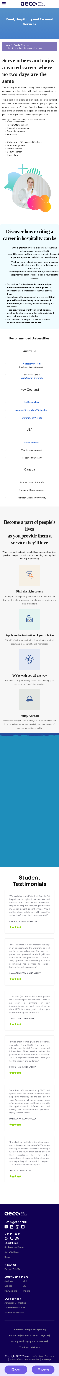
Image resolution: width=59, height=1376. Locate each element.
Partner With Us (12, 1269)
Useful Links (37, 1356)
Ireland (26, 1290)
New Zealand (11, 1290)
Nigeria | (45, 1335)
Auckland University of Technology (31, 410)
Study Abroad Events (15, 1247)
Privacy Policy (32, 1359)
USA (25, 1281)
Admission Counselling (15, 1302)
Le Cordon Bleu (32, 402)
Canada (8, 1285)
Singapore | (30, 1341)
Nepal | (36, 1335)
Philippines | (17, 1341)
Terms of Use (16, 1359)
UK (24, 1285)
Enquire (45, 1369)
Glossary (49, 1356)
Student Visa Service (14, 1312)
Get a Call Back (12, 1252)
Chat (17, 1369)
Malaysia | (26, 1335)
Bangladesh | (32, 1329)
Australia (9, 1281)
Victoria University (32, 363)
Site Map (46, 1359)
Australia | (19, 1329)
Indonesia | (15, 1335)
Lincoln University (32, 442)
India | (42, 1329)
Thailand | (24, 1347)
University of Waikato (32, 417)
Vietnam (35, 1347)
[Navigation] (4, 4)
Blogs (7, 1257)
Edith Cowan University (32, 378)
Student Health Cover (15, 1307)
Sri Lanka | (42, 1341)
